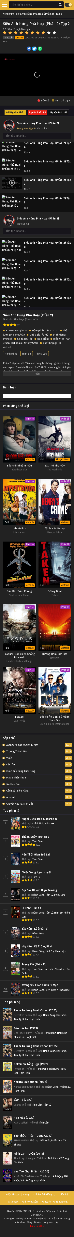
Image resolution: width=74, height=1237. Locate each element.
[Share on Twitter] (34, 49)
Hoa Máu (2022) (24, 1118)
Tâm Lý (36, 877)
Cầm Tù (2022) (23, 1100)
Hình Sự (26, 353)
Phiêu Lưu (41, 353)
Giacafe (46, 1201)
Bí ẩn (25, 1019)
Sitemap (13, 1201)
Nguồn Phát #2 (58, 112)
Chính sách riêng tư (44, 1194)
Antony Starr (31, 342)
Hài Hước (48, 969)
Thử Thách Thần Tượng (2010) (33, 1135)
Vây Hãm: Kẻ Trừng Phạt (37, 946)
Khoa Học (64, 989)
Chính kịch (37, 823)
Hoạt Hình (34, 1019)
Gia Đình (18, 1162)
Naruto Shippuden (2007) (30, 1082)
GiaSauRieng (60, 1201)
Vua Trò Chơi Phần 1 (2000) (31, 1171)
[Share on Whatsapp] (40, 49)
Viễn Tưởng (52, 989)
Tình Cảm (37, 841)
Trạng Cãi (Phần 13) (34, 964)
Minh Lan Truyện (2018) (29, 1153)
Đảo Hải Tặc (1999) (26, 1028)
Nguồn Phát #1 (37, 112)
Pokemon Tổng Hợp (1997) (31, 1064)
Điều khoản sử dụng (17, 1194)
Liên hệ (64, 1194)
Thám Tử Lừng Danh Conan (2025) (35, 1010)
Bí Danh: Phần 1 (31, 908)
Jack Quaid (16, 342)
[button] (37, 74)
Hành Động (11, 353)
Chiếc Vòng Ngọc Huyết (36, 872)
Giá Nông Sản (30, 1201)
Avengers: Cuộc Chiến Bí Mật (40, 985)
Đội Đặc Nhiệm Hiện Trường (39, 890)
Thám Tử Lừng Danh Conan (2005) (35, 1046)
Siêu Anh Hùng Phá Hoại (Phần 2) (38, 123)
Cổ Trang (64, 1158)
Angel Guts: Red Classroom (39, 819)
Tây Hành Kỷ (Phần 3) (35, 928)
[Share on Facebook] (29, 49)
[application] (37, 75)
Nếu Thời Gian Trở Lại (36, 854)
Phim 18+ (49, 823)
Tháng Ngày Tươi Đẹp (35, 836)
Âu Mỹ (45, 334)
